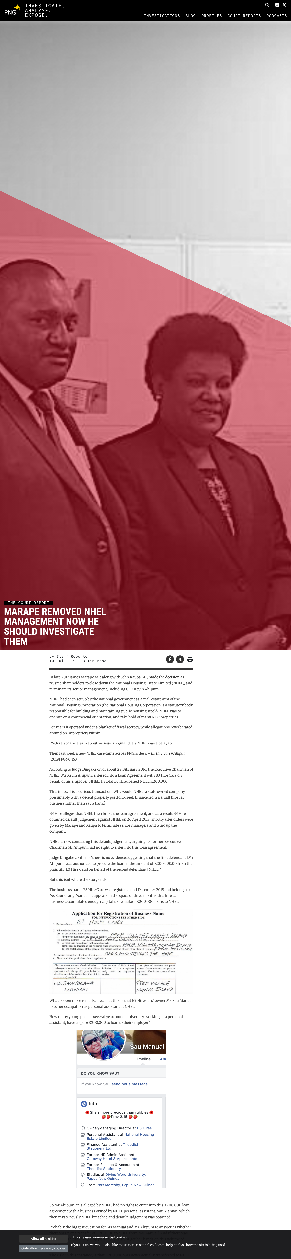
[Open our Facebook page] (277, 5)
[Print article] (190, 659)
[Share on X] (180, 659)
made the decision (164, 677)
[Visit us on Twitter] (284, 5)
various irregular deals (117, 743)
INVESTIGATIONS (162, 16)
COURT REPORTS (244, 16)
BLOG (190, 16)
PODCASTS (276, 16)
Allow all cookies (43, 1239)
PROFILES (211, 16)
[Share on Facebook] (170, 659)
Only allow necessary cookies (43, 1248)
